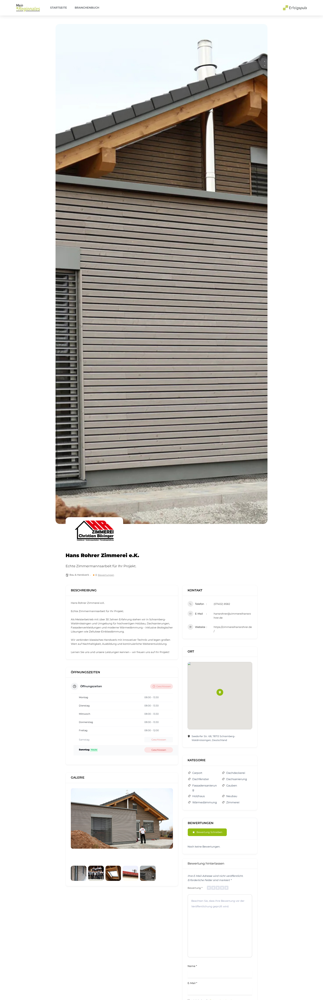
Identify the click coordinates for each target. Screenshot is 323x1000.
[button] (220, 692)
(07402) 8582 (222, 603)
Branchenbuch (87, 7)
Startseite (58, 7)
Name (192, 966)
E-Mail (192, 983)
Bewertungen (106, 575)
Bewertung (195, 887)
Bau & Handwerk (79, 574)
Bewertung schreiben (209, 832)
